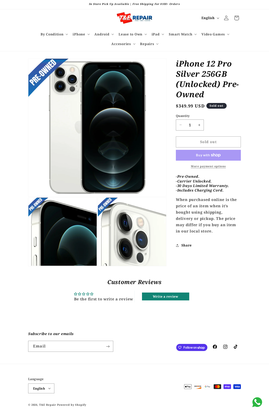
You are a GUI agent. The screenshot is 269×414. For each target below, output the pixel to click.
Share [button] (186, 245)
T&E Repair (47, 404)
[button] (54, 34)
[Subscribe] (108, 346)
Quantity (183, 116)
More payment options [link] (208, 166)
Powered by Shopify (71, 404)
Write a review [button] (165, 296)
